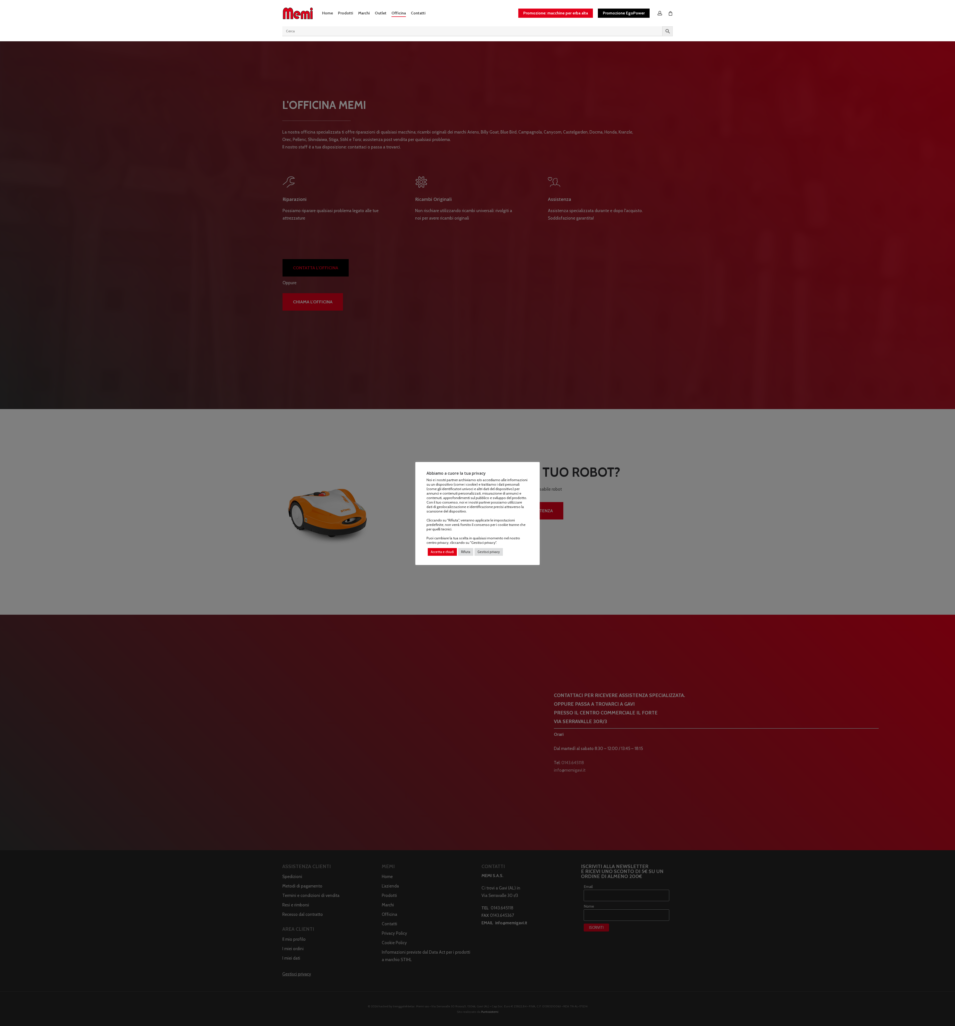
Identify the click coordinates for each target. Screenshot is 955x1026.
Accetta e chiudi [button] (442, 552)
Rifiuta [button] (465, 552)
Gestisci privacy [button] (489, 552)
